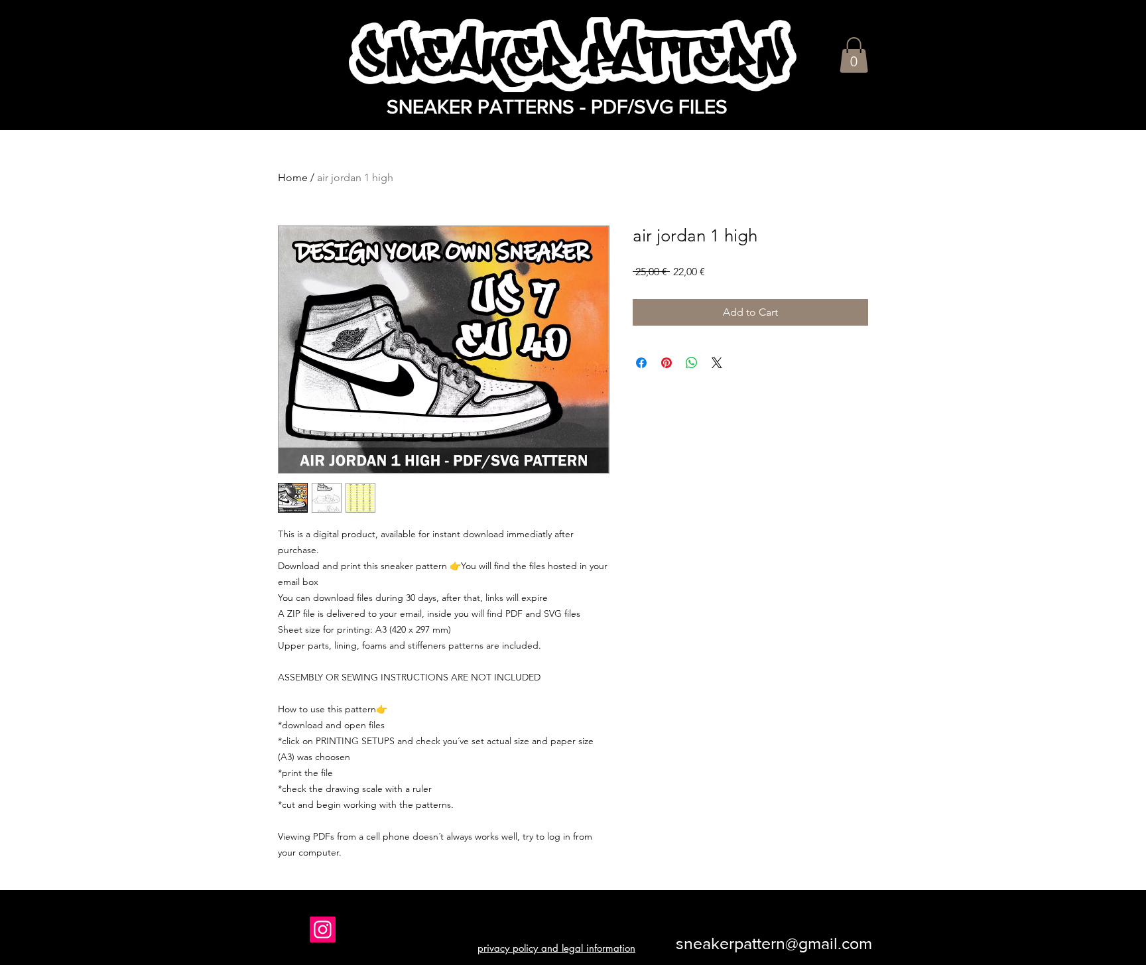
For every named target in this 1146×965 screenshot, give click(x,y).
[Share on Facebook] (641, 363)
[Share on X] (717, 363)
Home (293, 177)
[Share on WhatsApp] (692, 363)
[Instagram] (323, 929)
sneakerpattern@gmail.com (774, 943)
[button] (854, 55)
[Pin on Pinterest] (666, 363)
